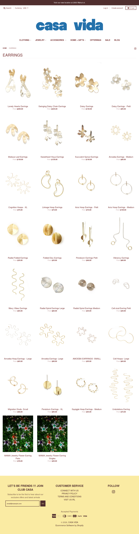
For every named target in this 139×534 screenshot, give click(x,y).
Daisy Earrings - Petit (121, 106)
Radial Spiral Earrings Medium (86, 308)
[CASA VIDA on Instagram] (135, 48)
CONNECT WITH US (69, 490)
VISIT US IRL (69, 499)
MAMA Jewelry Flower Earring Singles (52, 457)
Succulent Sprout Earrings (86, 156)
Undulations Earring (121, 409)
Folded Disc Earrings (52, 257)
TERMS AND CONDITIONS (69, 496)
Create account (117, 8)
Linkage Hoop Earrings (52, 207)
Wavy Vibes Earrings (18, 308)
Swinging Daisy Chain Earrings (52, 106)
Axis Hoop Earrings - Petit (86, 207)
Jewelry (39, 40)
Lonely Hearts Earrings (18, 106)
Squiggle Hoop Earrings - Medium (87, 409)
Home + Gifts (77, 40)
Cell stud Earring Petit (121, 308)
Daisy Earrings (86, 106)
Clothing (24, 40)
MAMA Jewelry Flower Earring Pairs (17, 457)
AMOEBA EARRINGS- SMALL (87, 358)
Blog (117, 40)
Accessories (57, 40)
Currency (18, 8)
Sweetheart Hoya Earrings (52, 156)
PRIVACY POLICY (69, 493)
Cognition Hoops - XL (17, 207)
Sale (107, 40)
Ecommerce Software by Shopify (69, 525)
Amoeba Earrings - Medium (121, 156)
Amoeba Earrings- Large (52, 358)
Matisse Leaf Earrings (18, 156)
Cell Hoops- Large (121, 358)
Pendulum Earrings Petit (86, 257)
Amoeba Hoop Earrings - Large (18, 358)
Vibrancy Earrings (121, 257)
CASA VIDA (73, 522)
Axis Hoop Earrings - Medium (121, 207)
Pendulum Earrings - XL (52, 409)
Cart (132, 8)
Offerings (95, 40)
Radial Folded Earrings (18, 257)
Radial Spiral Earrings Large (52, 308)
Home (5, 48)
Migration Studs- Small (18, 409)
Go (43, 503)
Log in (105, 8)
